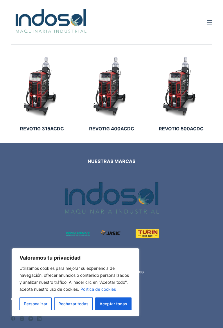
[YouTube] (30, 318)
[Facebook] (13, 318)
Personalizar (35, 303)
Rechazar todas (73, 303)
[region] (75, 282)
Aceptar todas (113, 303)
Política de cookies (98, 289)
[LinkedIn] (39, 318)
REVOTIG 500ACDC (181, 129)
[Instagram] (22, 318)
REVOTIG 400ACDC (111, 129)
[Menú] (209, 22)
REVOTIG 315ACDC (42, 129)
